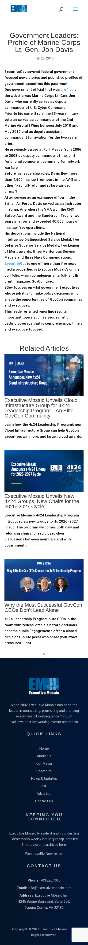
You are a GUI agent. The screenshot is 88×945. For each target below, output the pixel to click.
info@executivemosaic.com (50, 888)
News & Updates (44, 778)
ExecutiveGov (15, 263)
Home (44, 748)
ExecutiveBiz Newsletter (44, 854)
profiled (67, 89)
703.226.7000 (50, 880)
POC (44, 786)
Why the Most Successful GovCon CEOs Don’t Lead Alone (43, 607)
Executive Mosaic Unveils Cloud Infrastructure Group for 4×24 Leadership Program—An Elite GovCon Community (40, 408)
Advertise (44, 793)
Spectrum (44, 771)
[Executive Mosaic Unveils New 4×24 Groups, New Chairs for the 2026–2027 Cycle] (44, 510)
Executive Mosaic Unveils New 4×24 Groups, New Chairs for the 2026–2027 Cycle (41, 501)
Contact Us (44, 801)
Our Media (44, 763)
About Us (44, 756)
